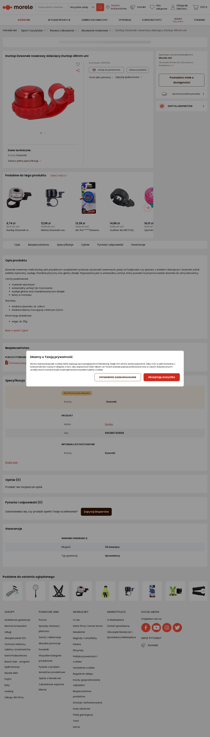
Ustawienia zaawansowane (117, 377)
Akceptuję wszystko (161, 377)
